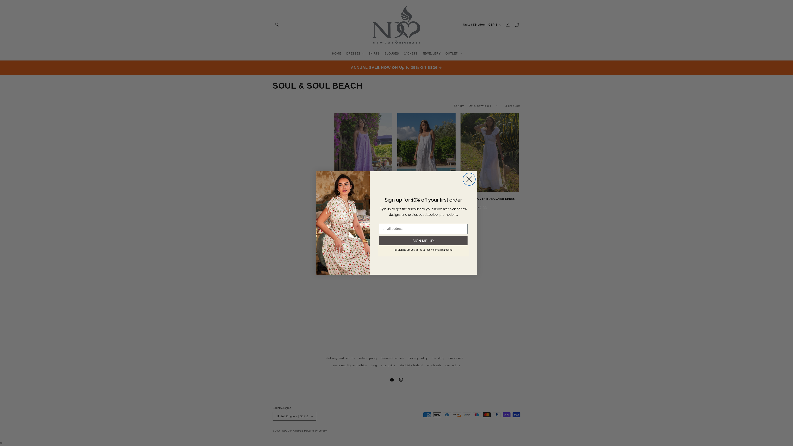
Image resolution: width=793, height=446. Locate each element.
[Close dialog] (469, 179)
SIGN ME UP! (423, 241)
